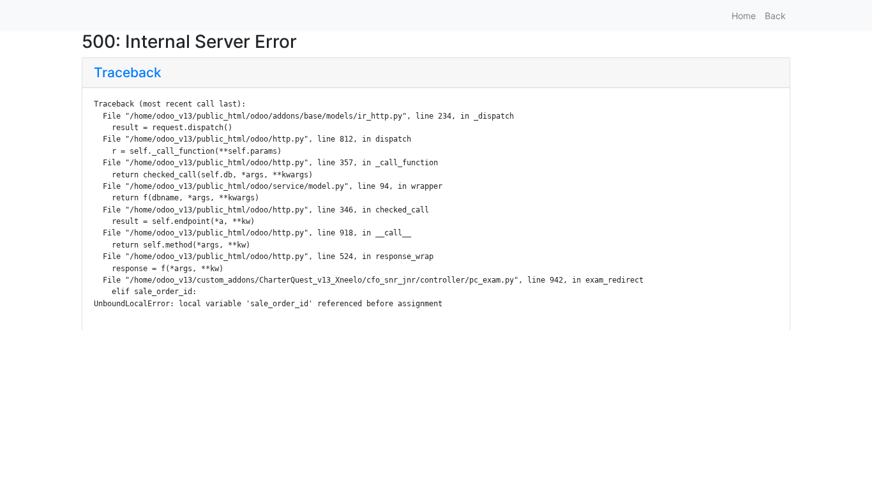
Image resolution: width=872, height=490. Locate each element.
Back (775, 15)
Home (744, 15)
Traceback (128, 72)
